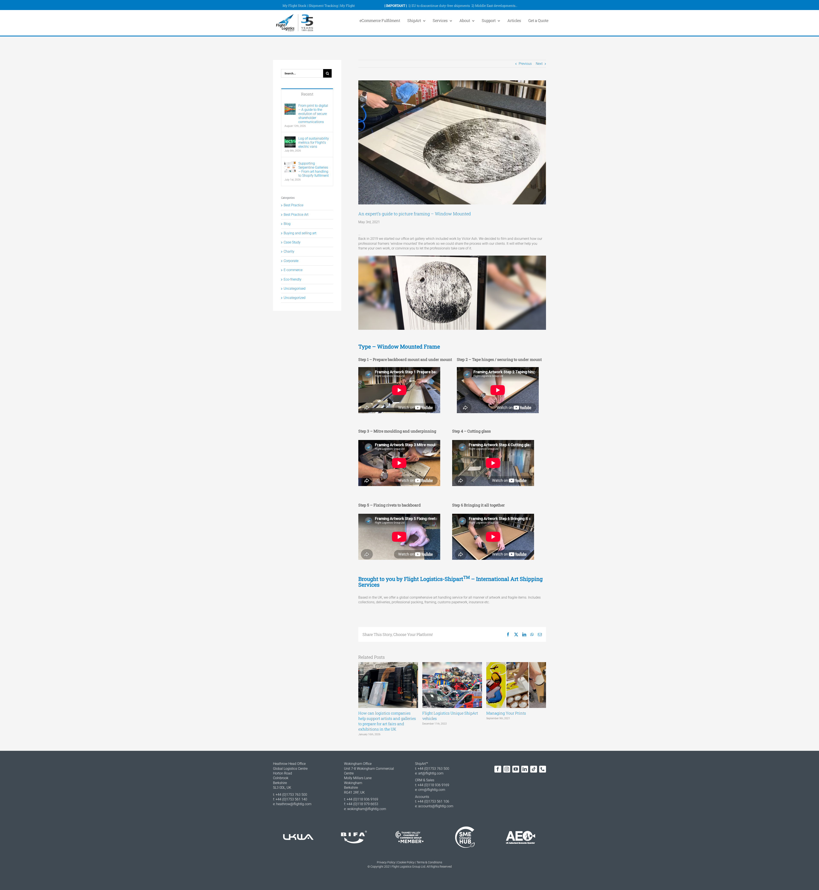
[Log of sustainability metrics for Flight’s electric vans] (290, 139)
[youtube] (515, 769)
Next (539, 64)
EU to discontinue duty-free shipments (441, 5)
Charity (289, 251)
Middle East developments (495, 5)
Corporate (291, 261)
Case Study (292, 242)
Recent (307, 94)
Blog (287, 224)
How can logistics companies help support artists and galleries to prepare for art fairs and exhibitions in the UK (387, 721)
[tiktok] (533, 769)
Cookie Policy (406, 862)
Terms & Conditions (429, 862)
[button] (361, 699)
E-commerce (293, 270)
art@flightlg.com (430, 773)
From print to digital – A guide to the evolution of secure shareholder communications (313, 114)
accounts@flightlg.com (435, 806)
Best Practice (293, 205)
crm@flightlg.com (431, 790)
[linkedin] (524, 769)
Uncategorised (294, 289)
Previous (525, 64)
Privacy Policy (386, 862)
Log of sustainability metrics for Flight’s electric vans (313, 142)
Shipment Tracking (323, 5)
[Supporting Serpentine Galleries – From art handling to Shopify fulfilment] (290, 164)
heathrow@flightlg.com (293, 804)
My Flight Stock (294, 5)
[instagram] (506, 769)
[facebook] (497, 769)
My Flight (347, 5)
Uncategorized (294, 298)
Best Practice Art (296, 215)
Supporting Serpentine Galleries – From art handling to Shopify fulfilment (313, 169)
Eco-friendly (292, 279)
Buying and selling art (300, 233)
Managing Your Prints (506, 713)
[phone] (542, 769)
